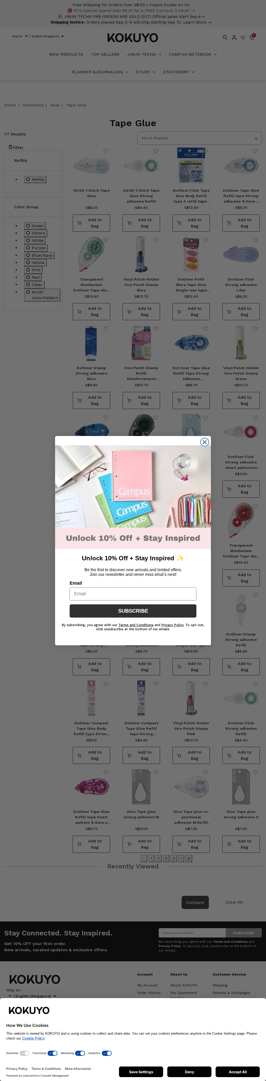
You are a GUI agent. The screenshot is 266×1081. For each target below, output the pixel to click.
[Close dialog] (205, 442)
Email (76, 583)
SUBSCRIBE (133, 611)
